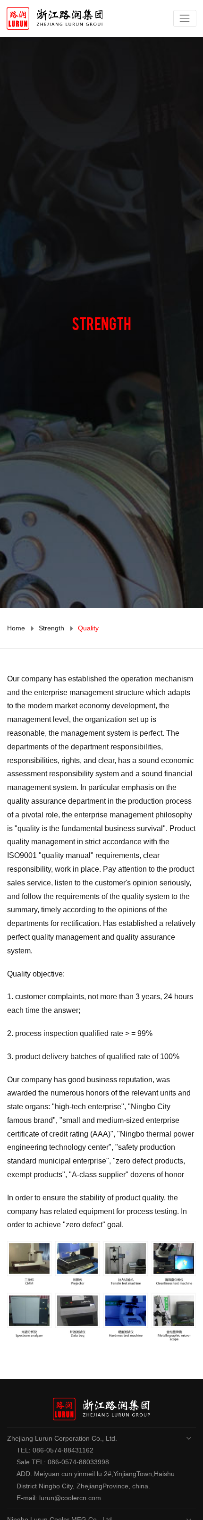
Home (16, 628)
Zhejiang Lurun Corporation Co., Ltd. (62, 1438)
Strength (51, 628)
